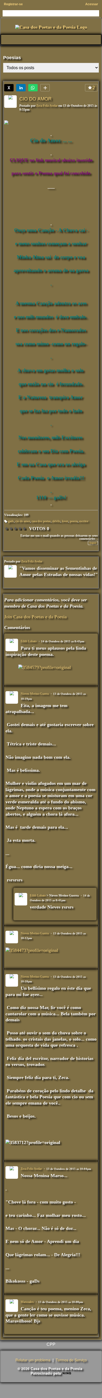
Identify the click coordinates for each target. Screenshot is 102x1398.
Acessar (91, 4)
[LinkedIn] (21, 87)
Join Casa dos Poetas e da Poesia (35, 616)
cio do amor (22, 521)
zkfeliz (56, 521)
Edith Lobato (29, 641)
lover (65, 521)
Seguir (92, 542)
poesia (74, 521)
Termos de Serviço (71, 1360)
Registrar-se (13, 4)
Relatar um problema (32, 1360)
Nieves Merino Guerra (35, 694)
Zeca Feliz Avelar (47, 106)
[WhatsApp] (33, 87)
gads (11, 521)
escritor (83, 521)
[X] (9, 87)
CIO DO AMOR (35, 98)
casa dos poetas (41, 521)
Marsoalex (27, 1302)
